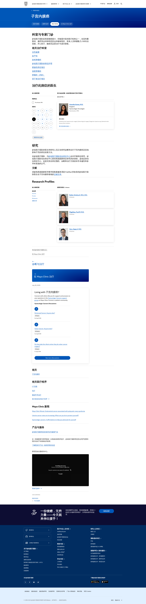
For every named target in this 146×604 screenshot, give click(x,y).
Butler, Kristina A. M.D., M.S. (78, 195)
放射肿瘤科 (36, 71)
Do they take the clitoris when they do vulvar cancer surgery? (51, 345)
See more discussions (52, 358)
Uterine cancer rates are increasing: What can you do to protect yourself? (55, 415)
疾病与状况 (36, 10)
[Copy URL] (70, 470)
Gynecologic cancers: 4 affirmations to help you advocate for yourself (54, 420)
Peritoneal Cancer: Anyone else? (45, 313)
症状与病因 (36, 24)
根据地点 (34, 98)
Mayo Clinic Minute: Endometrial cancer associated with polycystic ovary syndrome (58, 411)
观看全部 (34, 201)
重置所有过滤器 (38, 137)
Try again (60, 473)
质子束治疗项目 (38, 79)
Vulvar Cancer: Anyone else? (43, 329)
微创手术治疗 (36, 395)
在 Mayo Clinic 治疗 (66, 24)
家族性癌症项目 (38, 67)
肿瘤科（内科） (38, 75)
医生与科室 (55, 24)
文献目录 (57, 174)
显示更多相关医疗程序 (39, 399)
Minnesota (34, 198)
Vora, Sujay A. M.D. (75, 229)
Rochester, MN (39, 102)
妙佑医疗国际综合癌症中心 (59, 156)
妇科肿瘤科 (36, 60)
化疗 (33, 391)
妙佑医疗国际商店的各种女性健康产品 (45, 432)
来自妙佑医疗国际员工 (39, 250)
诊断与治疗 (45, 24)
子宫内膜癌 (40, 16)
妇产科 (35, 56)
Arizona (34, 193)
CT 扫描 (34, 386)
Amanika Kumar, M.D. (76, 104)
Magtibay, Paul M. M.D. (76, 212)
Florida (34, 196)
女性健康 (35, 52)
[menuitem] (36, 24)
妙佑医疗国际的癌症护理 (42, 63)
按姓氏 (34, 106)
